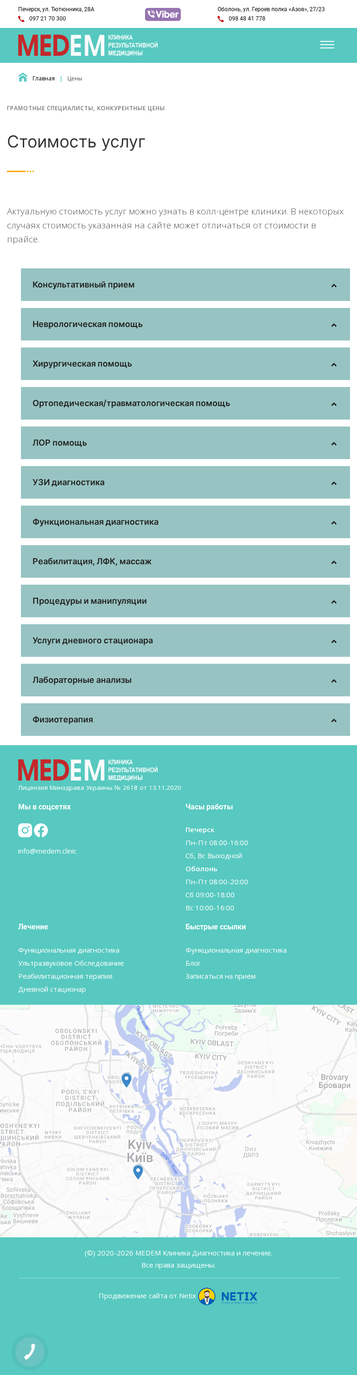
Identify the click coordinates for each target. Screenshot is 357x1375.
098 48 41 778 (246, 18)
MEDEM (148, 1252)
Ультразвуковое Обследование (71, 963)
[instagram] (26, 829)
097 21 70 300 (47, 18)
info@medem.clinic (47, 850)
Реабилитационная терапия (65, 976)
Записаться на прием (220, 976)
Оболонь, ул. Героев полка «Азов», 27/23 (271, 9)
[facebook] (41, 829)
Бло (193, 963)
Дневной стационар (52, 989)
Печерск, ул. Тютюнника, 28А (56, 9)
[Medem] (88, 44)
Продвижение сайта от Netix (148, 1295)
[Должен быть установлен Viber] (162, 13)
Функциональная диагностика (68, 949)
